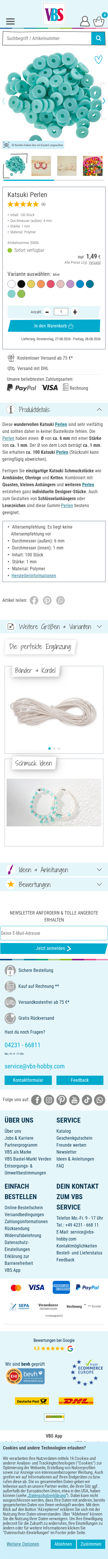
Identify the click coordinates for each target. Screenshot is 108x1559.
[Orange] (41, 284)
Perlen (61, 424)
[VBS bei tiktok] (87, 1099)
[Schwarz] (21, 284)
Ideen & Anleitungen (75, 1159)
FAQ (60, 1166)
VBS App (12, 1270)
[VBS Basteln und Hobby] (54, 14)
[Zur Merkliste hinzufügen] (98, 59)
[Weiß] (11, 284)
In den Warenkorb (50, 326)
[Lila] (70, 284)
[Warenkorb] (99, 21)
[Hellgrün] (21, 294)
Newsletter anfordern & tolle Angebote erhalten (54, 916)
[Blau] (80, 284)
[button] (8, 100)
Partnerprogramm (21, 1145)
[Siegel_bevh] (25, 1376)
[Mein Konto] (85, 21)
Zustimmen (91, 1544)
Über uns (13, 1131)
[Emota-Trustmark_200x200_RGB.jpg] (87, 1372)
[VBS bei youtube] (74, 1099)
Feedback (80, 1080)
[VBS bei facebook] (36, 1099)
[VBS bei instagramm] (49, 1099)
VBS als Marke (18, 1152)
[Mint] (11, 294)
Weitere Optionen (23, 1544)
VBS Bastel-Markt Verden (28, 1159)
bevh (25, 1364)
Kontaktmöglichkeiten (76, 1246)
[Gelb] (31, 284)
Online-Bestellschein (24, 1207)
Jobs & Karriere (19, 1138)
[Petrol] (90, 284)
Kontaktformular (28, 1080)
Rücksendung (17, 1228)
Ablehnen (63, 1544)
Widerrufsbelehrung (23, 1235)
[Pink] (51, 284)
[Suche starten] (98, 38)
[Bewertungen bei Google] (54, 1345)
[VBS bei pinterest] (61, 1099)
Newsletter (66, 1152)
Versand (95, 262)
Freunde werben (71, 1145)
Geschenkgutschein (74, 1138)
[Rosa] (60, 284)
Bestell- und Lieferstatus (79, 1253)
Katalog (63, 1131)
